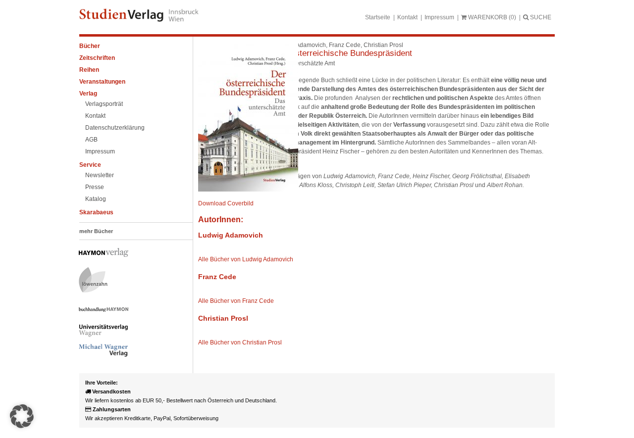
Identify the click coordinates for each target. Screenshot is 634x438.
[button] (22, 416)
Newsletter (99, 175)
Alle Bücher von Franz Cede (236, 300)
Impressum (439, 17)
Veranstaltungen (102, 81)
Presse (94, 187)
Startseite (377, 17)
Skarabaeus (96, 212)
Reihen (89, 69)
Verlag (88, 93)
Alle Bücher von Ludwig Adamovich (245, 259)
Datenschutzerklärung (115, 127)
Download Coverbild (226, 203)
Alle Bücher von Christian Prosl (240, 342)
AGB (91, 139)
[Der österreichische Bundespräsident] (248, 189)
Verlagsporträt (104, 103)
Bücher (89, 46)
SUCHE (539, 17)
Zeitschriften (97, 57)
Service (90, 164)
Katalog (95, 198)
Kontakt (407, 17)
